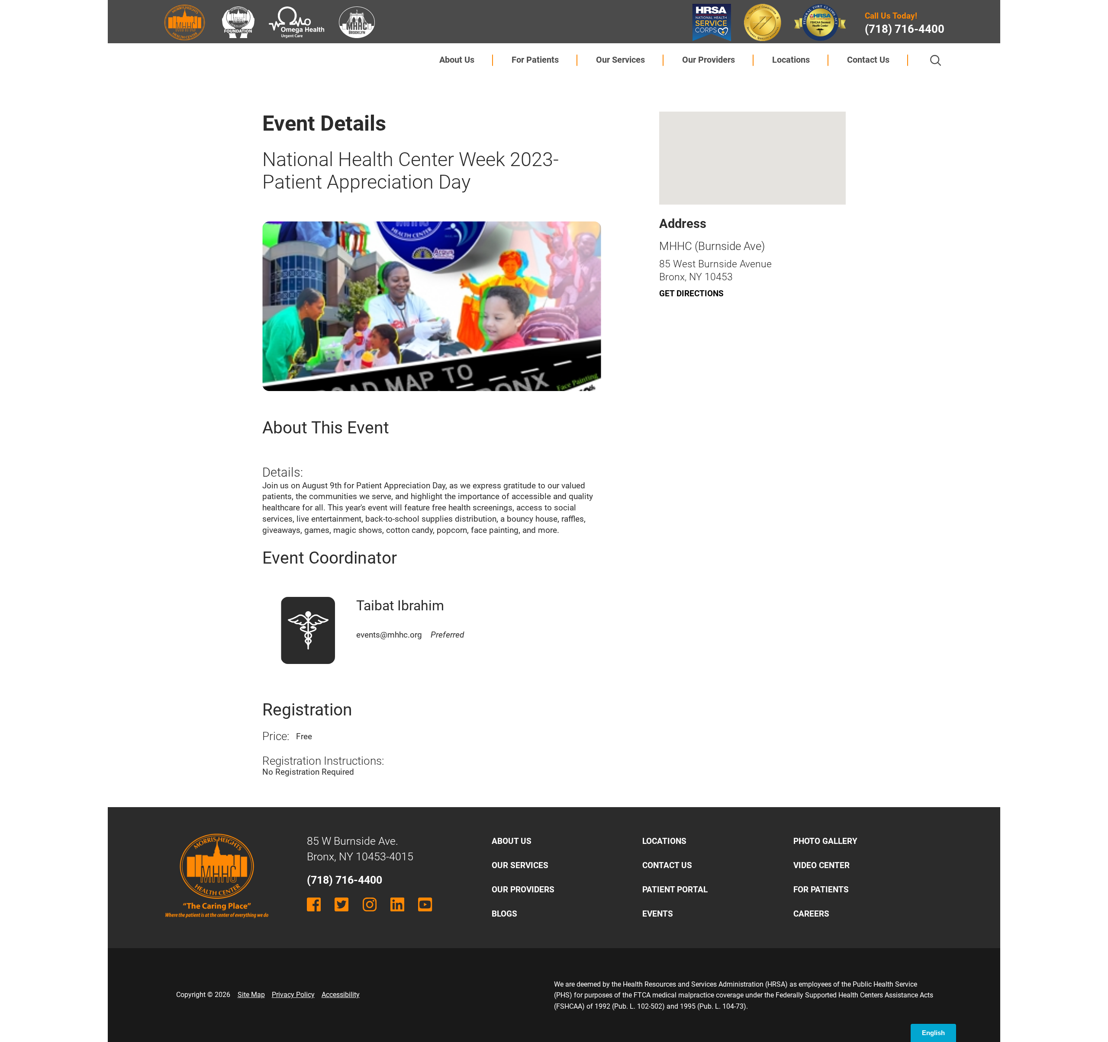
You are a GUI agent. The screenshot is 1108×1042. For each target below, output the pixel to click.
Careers (811, 914)
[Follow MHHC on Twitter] (341, 904)
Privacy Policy (293, 995)
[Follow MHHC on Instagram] (370, 904)
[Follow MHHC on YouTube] (425, 904)
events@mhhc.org (410, 635)
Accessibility (341, 995)
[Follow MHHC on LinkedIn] (397, 904)
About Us (456, 60)
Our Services (620, 60)
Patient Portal (675, 890)
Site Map (251, 995)
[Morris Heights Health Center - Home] (217, 926)
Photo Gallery (825, 841)
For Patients (535, 60)
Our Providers (708, 60)
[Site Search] (935, 60)
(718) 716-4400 (904, 28)
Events (657, 914)
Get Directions (691, 293)
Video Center (821, 865)
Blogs (504, 914)
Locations (791, 60)
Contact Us (868, 60)
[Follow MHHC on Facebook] (314, 904)
